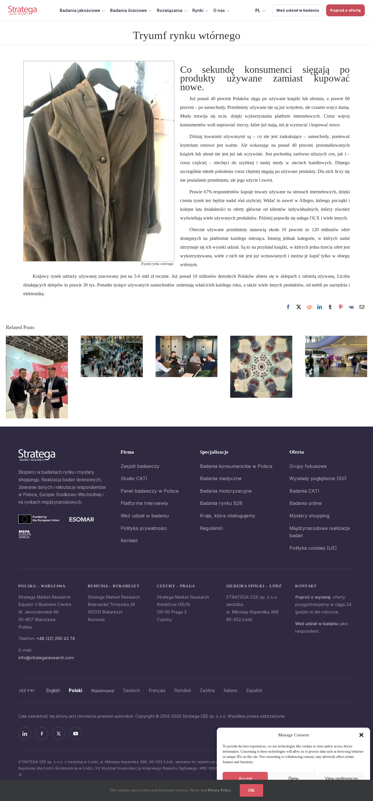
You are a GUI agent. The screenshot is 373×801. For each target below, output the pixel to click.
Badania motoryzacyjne (226, 491)
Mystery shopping (309, 516)
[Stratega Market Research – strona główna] (22, 10)
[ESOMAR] (81, 519)
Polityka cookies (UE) (313, 548)
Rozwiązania (169, 10)
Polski (75, 690)
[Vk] (351, 307)
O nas (219, 10)
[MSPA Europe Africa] (24, 534)
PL (258, 10)
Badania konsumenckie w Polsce (236, 466)
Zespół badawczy (140, 466)
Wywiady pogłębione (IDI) (317, 478)
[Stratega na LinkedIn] (24, 733)
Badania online (305, 503)
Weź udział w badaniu (297, 10)
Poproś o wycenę (312, 597)
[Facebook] (288, 307)
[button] (361, 735)
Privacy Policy (219, 790)
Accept (245, 778)
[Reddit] (309, 307)
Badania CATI (304, 491)
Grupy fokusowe (308, 466)
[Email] (362, 307)
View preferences (341, 778)
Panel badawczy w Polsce (150, 491)
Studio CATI (134, 478)
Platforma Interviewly (144, 503)
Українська (102, 690)
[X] (298, 307)
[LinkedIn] (319, 307)
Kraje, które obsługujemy (227, 516)
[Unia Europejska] (39, 519)
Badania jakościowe (80, 10)
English (53, 690)
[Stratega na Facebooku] (41, 733)
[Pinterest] (340, 307)
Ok (251, 790)
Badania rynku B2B (221, 503)
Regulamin (211, 528)
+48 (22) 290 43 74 (55, 638)
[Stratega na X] (58, 733)
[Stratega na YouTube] (75, 733)
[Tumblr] (330, 307)
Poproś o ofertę (345, 10)
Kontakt (129, 540)
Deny (293, 778)
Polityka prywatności (144, 528)
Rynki (197, 10)
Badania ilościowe (128, 10)
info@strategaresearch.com (46, 657)
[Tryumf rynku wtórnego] (98, 63)
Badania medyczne (221, 478)
